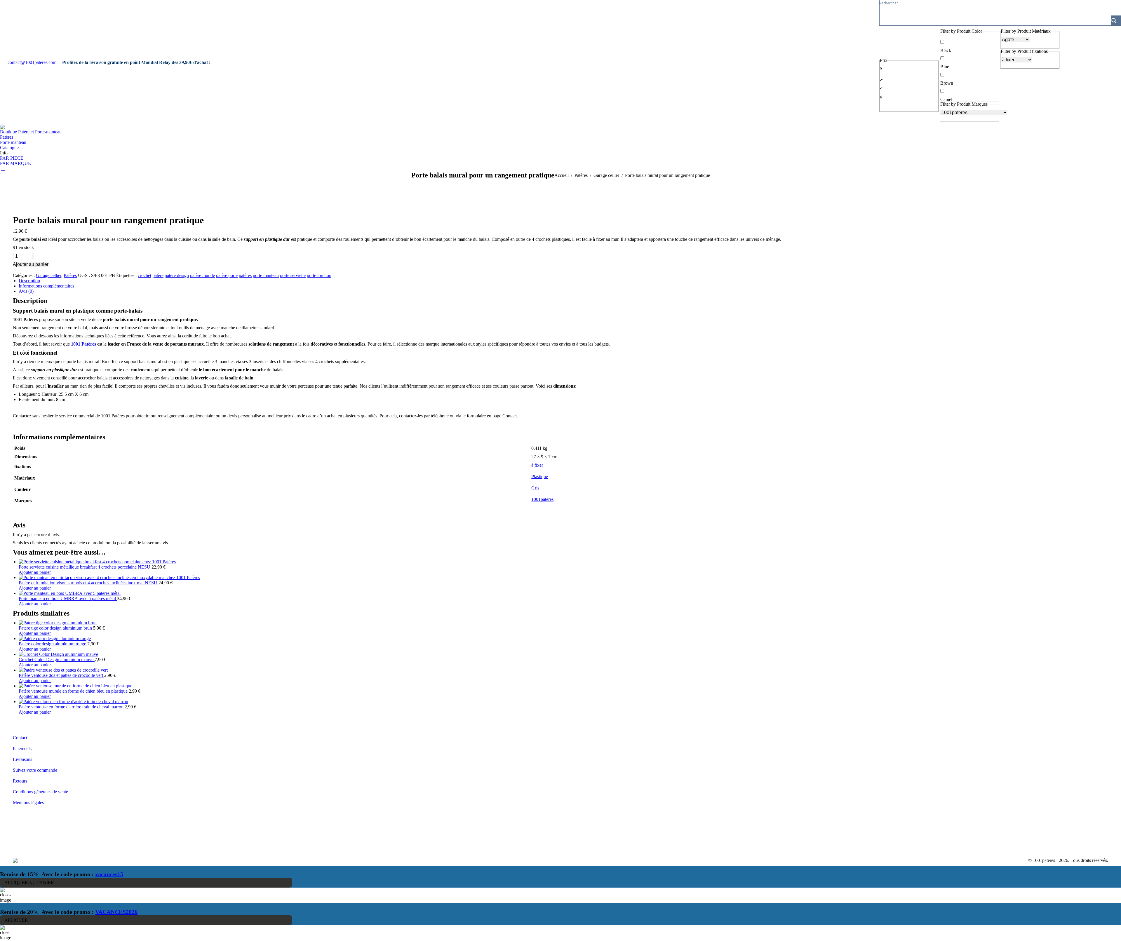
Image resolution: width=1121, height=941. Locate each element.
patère (157, 275)
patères (245, 275)
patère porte (227, 275)
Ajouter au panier (30, 264)
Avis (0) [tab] (26, 291)
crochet (144, 275)
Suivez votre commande (35, 770)
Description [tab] (29, 280)
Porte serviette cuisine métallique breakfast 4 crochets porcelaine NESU (85, 566)
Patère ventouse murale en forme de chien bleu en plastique (74, 691)
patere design (177, 275)
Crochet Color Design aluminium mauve (57, 659)
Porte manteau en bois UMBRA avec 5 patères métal (68, 598)
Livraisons (22, 759)
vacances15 (109, 874)
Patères (70, 275)
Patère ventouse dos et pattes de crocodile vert (61, 675)
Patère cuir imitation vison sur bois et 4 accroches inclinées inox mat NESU (89, 582)
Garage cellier (48, 275)
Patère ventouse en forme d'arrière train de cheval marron (72, 706)
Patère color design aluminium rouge (53, 643)
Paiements (22, 748)
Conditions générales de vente (40, 791)
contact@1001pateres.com (32, 62)
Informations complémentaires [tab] (46, 285)
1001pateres (542, 499)
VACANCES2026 (116, 912)
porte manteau (266, 275)
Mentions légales (28, 802)
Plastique (539, 476)
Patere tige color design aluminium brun (56, 627)
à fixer (537, 465)
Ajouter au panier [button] (35, 572)
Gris (535, 487)
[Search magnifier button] (1116, 20)
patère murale (202, 275)
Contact (20, 737)
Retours (20, 780)
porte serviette (293, 275)
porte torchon (319, 275)
